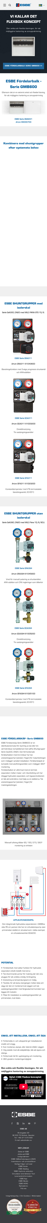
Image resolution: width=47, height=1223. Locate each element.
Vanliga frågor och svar (23, 1164)
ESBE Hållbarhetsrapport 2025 (23, 1159)
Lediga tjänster (23, 1156)
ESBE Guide (23, 1166)
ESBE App (23, 1179)
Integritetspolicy (12, 1196)
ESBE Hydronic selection (23, 1171)
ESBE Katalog (23, 1169)
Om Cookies (25, 1196)
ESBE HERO (23, 1183)
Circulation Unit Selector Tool (23, 1174)
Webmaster (36, 1196)
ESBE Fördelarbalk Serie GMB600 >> (23, 66)
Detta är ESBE (23, 1152)
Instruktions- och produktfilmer (23, 1161)
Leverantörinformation (23, 1176)
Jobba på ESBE (23, 1154)
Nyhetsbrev (23, 1186)
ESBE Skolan (23, 1181)
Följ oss (23, 1188)
